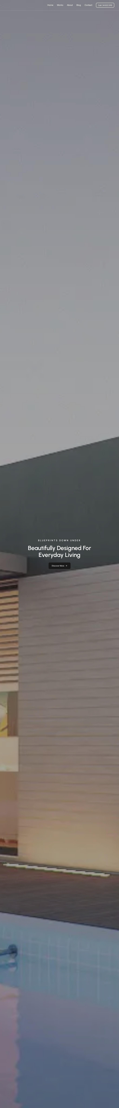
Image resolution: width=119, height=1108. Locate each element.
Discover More (58, 566)
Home (50, 5)
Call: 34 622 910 (105, 5)
